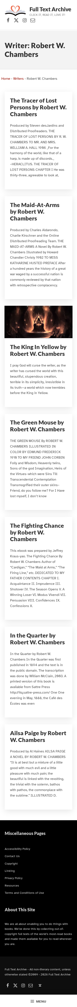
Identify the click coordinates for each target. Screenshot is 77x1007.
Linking (10, 871)
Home (5, 79)
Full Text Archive (50, 9)
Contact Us (12, 856)
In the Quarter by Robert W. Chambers (37, 639)
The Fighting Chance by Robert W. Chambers (37, 532)
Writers (18, 79)
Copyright (11, 863)
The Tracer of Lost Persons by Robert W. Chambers (38, 107)
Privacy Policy (13, 878)
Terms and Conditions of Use (24, 893)
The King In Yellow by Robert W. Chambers (38, 350)
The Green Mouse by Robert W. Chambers (37, 426)
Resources (12, 885)
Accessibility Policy (17, 849)
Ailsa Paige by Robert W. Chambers (38, 736)
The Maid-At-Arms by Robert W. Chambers (34, 211)
